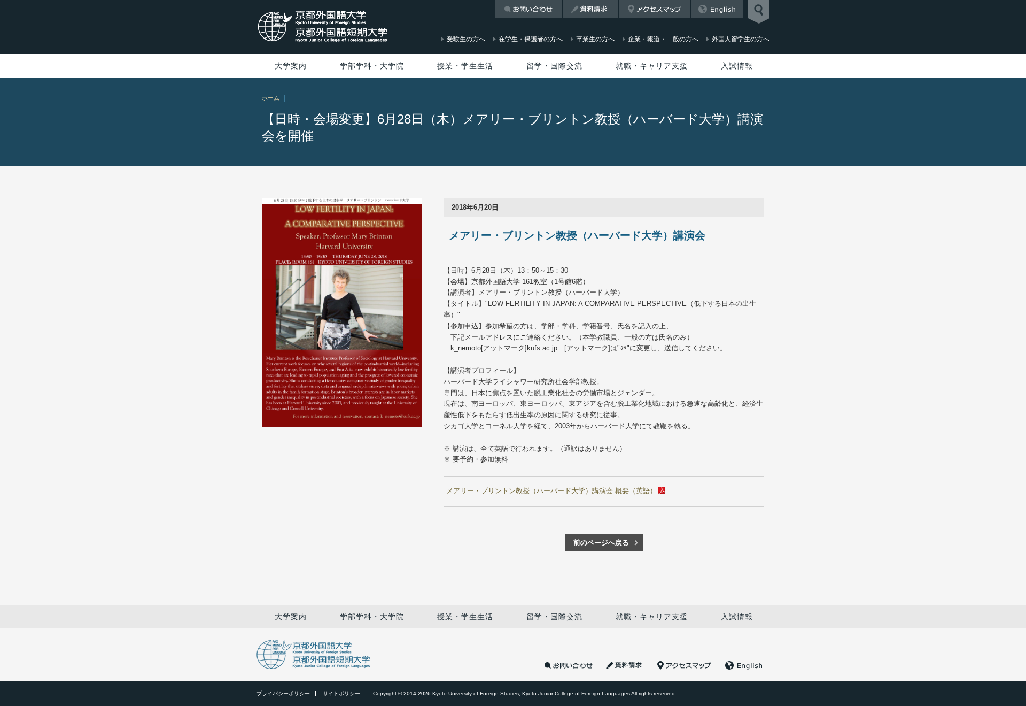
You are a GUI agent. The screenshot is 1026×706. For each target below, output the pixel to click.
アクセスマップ (654, 9)
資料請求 (590, 9)
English (717, 9)
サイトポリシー (341, 693)
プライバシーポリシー (283, 693)
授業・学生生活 (465, 66)
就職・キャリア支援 (652, 66)
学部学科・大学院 (372, 66)
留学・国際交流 (554, 66)
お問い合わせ (528, 9)
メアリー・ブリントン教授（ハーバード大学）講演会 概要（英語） (551, 491)
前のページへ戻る (601, 543)
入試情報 (737, 66)
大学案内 (291, 66)
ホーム (270, 98)
